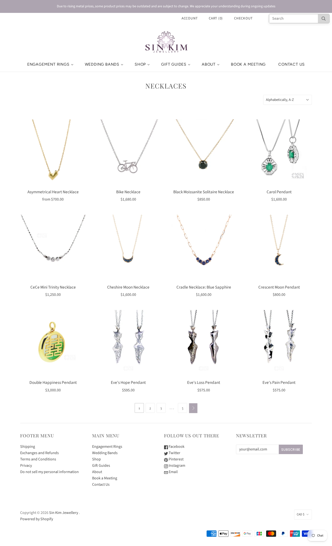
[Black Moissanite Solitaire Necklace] (203, 152)
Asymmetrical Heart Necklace (53, 192)
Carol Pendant (279, 192)
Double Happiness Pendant (53, 382)
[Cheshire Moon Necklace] (128, 247)
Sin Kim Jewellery (63, 512)
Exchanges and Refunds (39, 453)
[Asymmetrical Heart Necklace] (53, 152)
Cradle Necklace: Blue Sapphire (203, 287)
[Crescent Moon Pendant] (279, 247)
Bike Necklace (128, 192)
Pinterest (175, 459)
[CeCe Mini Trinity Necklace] (53, 247)
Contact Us (291, 64)
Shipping (27, 446)
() (216, 18)
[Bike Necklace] (128, 152)
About (209, 64)
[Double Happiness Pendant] (53, 343)
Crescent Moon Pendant (279, 287)
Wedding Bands (102, 64)
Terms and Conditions (38, 459)
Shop (140, 64)
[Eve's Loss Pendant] (203, 343)
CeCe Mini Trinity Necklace (53, 287)
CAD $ (300, 514)
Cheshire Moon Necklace (128, 287)
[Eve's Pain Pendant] (279, 343)
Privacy (26, 465)
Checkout (243, 18)
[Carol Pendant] (279, 152)
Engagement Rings (48, 64)
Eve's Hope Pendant (128, 382)
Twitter (174, 453)
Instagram (176, 465)
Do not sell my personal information (49, 472)
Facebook (176, 446)
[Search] (323, 18)
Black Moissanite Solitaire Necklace (203, 192)
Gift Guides (173, 64)
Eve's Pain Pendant (279, 382)
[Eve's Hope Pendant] (128, 343)
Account (190, 18)
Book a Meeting (248, 64)
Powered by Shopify (36, 519)
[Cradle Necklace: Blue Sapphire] (203, 247)
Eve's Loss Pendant (203, 382)
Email (173, 472)
